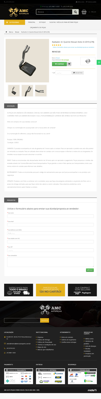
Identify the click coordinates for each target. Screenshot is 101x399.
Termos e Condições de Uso (46, 345)
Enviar (91, 270)
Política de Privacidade (44, 342)
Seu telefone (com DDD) (15, 230)
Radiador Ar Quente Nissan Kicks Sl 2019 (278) (35, 32)
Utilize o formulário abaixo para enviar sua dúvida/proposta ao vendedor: (73, 47)
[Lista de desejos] (69, 64)
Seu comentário (12, 255)
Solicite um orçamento (68, 340)
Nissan (17, 32)
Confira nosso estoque (68, 342)
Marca (11, 32)
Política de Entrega (43, 340)
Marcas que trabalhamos (45, 350)
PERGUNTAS (11, 200)
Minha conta (89, 339)
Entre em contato (67, 337)
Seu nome (11, 213)
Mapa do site (41, 347)
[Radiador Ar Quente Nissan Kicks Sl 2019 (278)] (14, 90)
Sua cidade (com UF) (14, 238)
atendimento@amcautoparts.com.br (19, 344)
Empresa (40, 337)
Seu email (11, 221)
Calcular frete (78, 73)
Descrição (11, 106)
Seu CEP (10, 247)
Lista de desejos (90, 346)
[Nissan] (87, 61)
